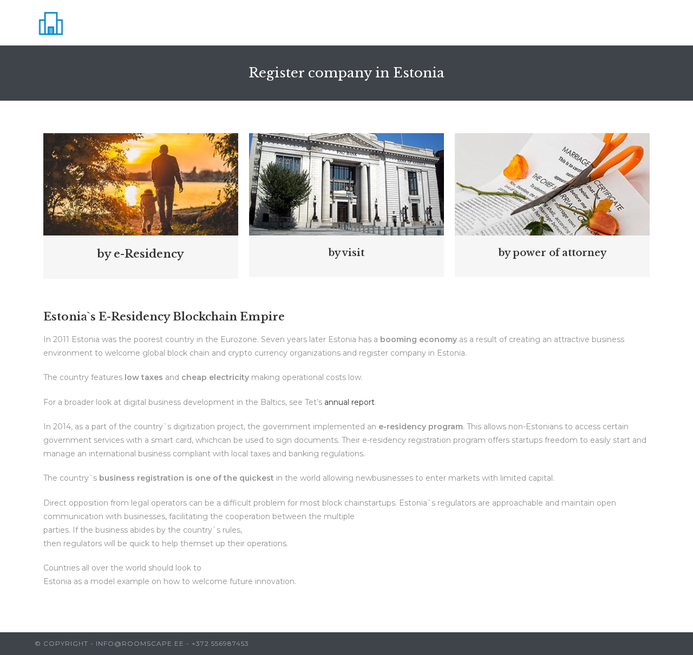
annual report (349, 402)
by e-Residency (140, 253)
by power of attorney (552, 253)
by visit (346, 253)
